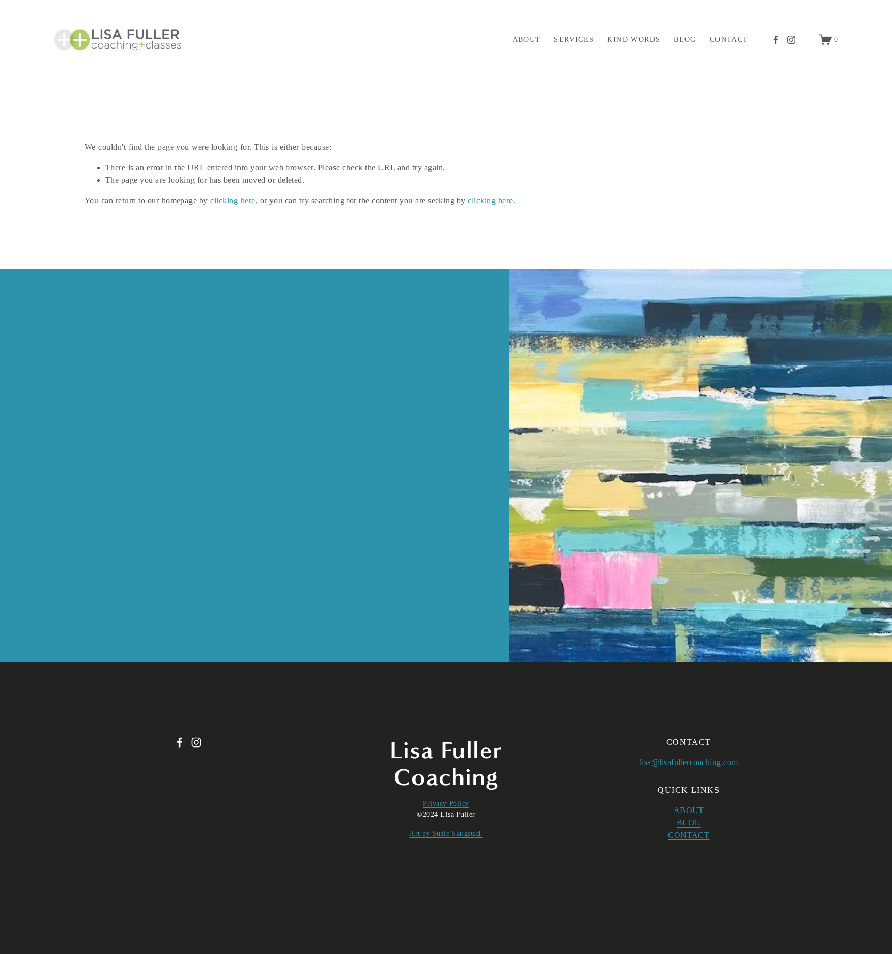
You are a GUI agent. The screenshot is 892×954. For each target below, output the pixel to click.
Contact (729, 39)
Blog (685, 39)
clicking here (232, 200)
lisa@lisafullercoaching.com (689, 762)
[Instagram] (791, 40)
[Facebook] (776, 40)
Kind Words (633, 39)
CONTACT (688, 835)
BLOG (689, 822)
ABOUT (689, 810)
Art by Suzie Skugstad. (446, 833)
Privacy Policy (446, 803)
